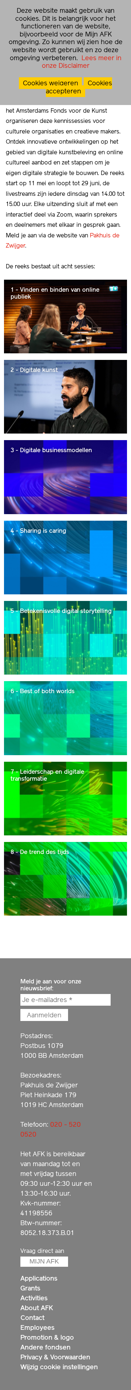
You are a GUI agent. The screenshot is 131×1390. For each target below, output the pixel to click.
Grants (30, 1288)
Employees (37, 1327)
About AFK (36, 1308)
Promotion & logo (47, 1337)
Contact (32, 1317)
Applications (38, 1278)
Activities (34, 1298)
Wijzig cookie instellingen (59, 1367)
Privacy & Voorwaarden (55, 1357)
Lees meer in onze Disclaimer (82, 62)
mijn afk (44, 1261)
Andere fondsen (45, 1347)
